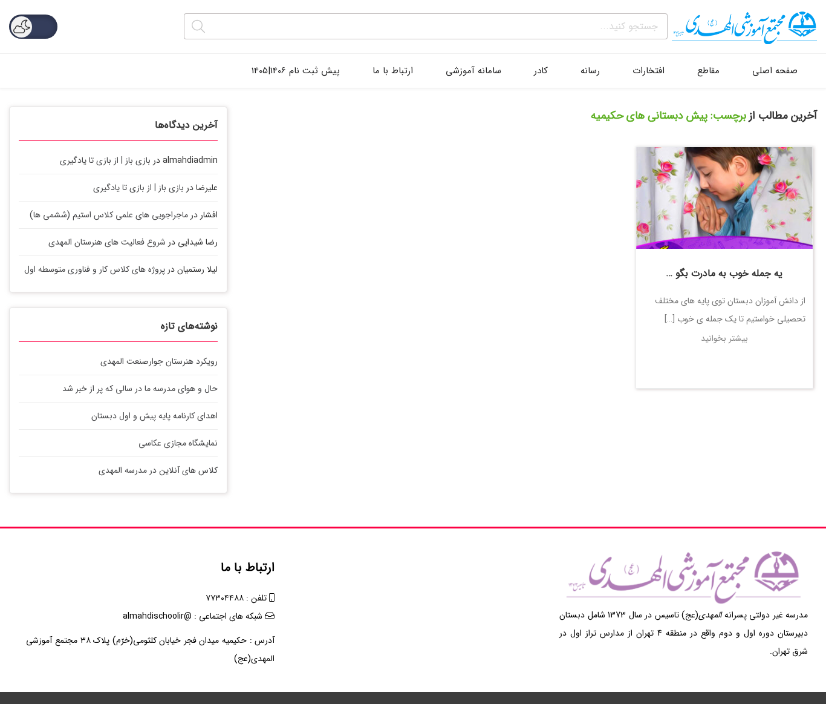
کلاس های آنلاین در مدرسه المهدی (158, 470)
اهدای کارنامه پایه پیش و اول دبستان (154, 416)
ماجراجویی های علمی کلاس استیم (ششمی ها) (109, 215)
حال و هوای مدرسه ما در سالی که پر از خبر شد (140, 388)
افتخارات (649, 71)
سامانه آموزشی (473, 71)
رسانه (590, 71)
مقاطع (708, 71)
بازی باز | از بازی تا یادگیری (105, 160)
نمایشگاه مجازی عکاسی (178, 443)
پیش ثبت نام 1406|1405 (296, 71)
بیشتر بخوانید (724, 338)
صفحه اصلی (775, 71)
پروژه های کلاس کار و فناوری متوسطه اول (94, 269)
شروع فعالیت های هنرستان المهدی (107, 242)
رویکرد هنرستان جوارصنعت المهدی (159, 361)
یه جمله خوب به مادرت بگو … (724, 273)
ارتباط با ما (392, 71)
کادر (541, 71)
